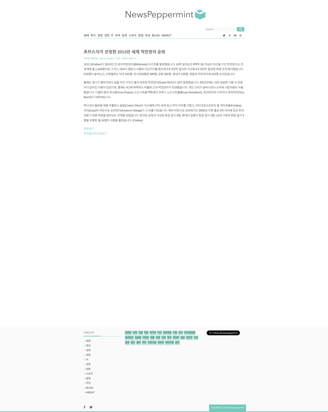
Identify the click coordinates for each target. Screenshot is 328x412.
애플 (152, 337)
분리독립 (167, 333)
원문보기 (89, 128)
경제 (99, 35)
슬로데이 (129, 337)
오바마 (176, 337)
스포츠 (132, 35)
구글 (141, 333)
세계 (86, 35)
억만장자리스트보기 (95, 133)
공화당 (128, 333)
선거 (181, 333)
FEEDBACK (216, 408)
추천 (147, 35)
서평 (175, 333)
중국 (138, 342)
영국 (169, 337)
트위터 (161, 342)
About (166, 35)
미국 (160, 333)
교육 (135, 333)
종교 (133, 342)
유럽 (183, 337)
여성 (164, 337)
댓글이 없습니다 (129, 58)
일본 (127, 342)
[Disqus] (164, 185)
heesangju (108, 58)
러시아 (153, 333)
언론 (158, 337)
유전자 (189, 337)
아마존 (146, 337)
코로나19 (152, 342)
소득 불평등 (189, 333)
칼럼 (140, 35)
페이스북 (170, 342)
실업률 (138, 337)
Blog (156, 35)
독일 (146, 333)
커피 (144, 342)
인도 (196, 337)
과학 (117, 35)
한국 (93, 35)
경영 (106, 35)
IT (112, 35)
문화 (124, 35)
